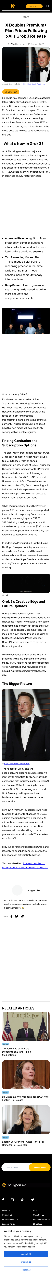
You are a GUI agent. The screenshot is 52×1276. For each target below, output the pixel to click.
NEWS (35, 1210)
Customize (26, 1261)
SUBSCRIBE (34, 6)
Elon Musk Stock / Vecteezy (34, 84)
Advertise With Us (10, 1219)
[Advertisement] (26, 208)
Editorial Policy (8, 1224)
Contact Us (7, 1215)
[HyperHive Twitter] (32, 1200)
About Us (6, 1210)
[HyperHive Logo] (12, 6)
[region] (26, 1251)
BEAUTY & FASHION (41, 1219)
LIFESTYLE (37, 1224)
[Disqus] (26, 964)
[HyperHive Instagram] (12, 1200)
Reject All (26, 1269)
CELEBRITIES (38, 1215)
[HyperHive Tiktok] (22, 1200)
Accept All (26, 1254)
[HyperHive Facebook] (3, 1199)
